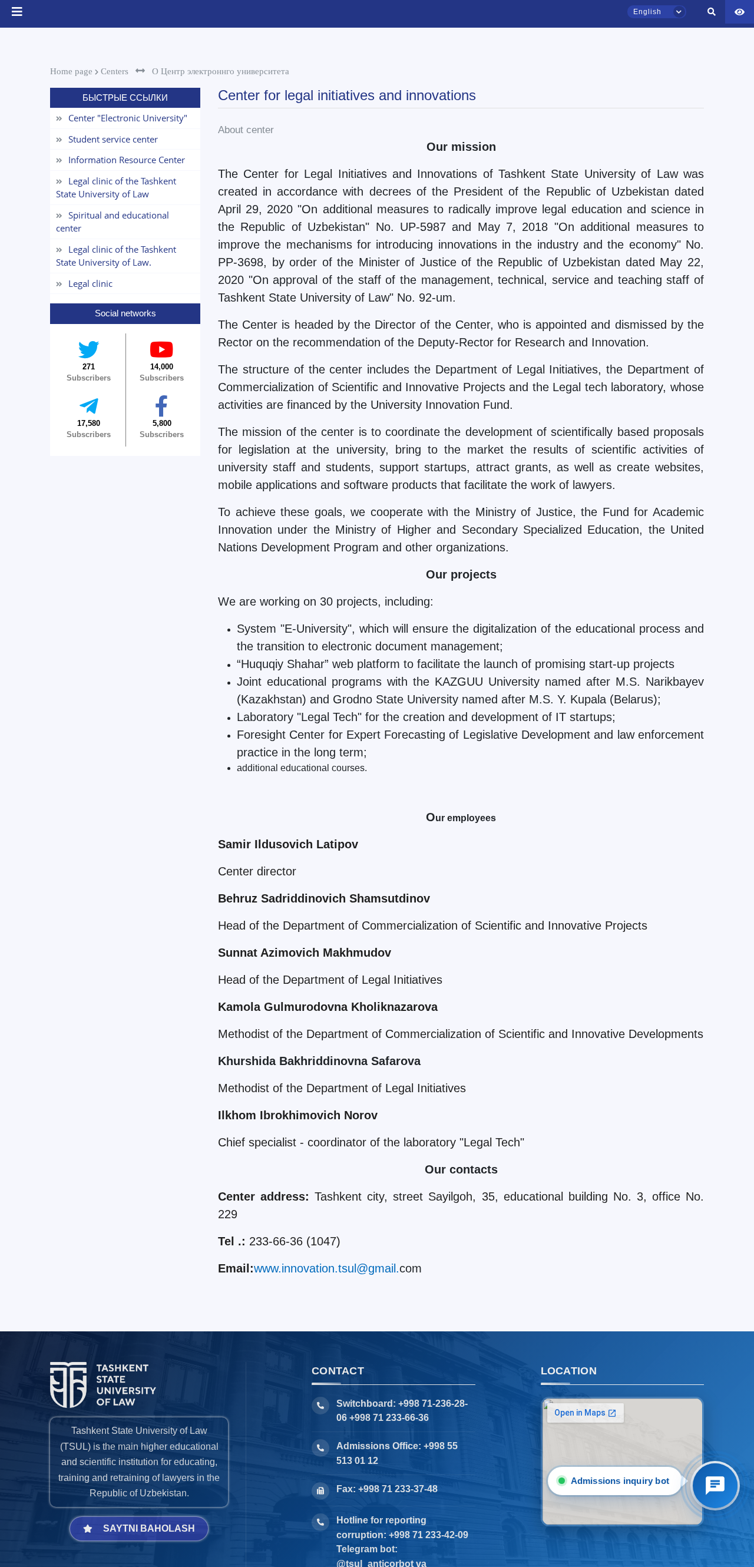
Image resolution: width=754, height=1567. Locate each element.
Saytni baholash (149, 1528)
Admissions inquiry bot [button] (623, 1481)
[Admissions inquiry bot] (715, 1485)
